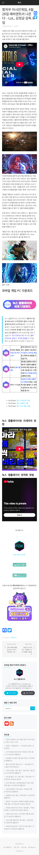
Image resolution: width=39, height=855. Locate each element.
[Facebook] (35, 13)
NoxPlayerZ (32, 847)
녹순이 (16, 26)
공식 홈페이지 (7, 847)
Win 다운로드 (12, 693)
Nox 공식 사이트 (19, 555)
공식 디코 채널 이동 (23, 406)
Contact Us (19, 851)
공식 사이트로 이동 (23, 400)
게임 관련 (16, 847)
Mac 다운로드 (29, 693)
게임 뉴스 (14, 637)
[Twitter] (35, 17)
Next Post (27, 649)
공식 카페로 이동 (22, 403)
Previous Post (12, 648)
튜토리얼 (24, 847)
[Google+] (35, 19)
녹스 (19, 3)
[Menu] (3, 3)
